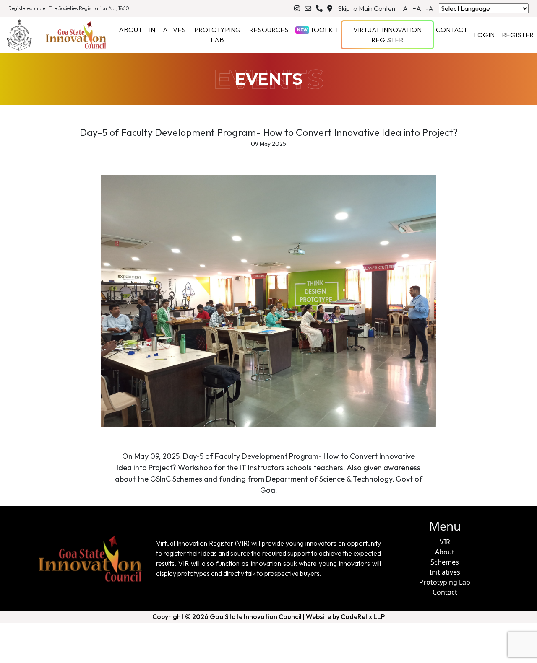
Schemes (444, 562)
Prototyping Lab (444, 582)
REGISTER (518, 35)
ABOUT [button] (130, 30)
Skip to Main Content (367, 8)
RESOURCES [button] (269, 30)
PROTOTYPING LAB (217, 35)
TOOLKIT (318, 30)
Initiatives (445, 572)
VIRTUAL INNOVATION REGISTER (387, 35)
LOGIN (484, 35)
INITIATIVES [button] (167, 30)
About (444, 552)
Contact (445, 592)
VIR (445, 541)
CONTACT (451, 30)
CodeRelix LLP (363, 616)
